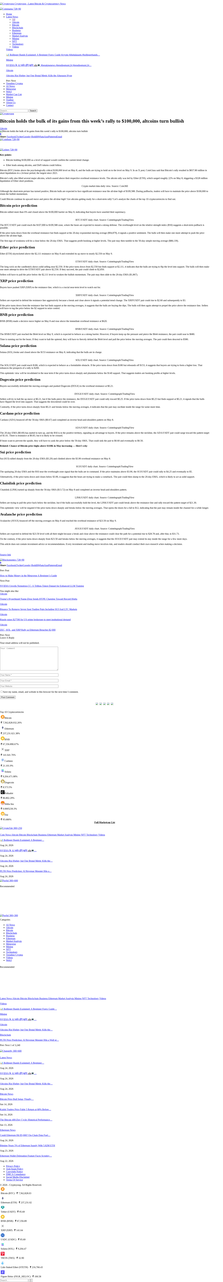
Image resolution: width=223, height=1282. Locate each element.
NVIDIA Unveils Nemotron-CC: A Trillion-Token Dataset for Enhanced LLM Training (42, 586)
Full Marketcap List (104, 822)
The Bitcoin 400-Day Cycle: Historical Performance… (26, 1119)
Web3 (9, 91)
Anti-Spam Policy (14, 1169)
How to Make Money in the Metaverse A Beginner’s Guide (28, 575)
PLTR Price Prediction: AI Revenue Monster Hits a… (26, 871)
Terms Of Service (14, 1179)
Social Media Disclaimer (18, 1177)
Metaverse (11, 89)
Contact (10, 105)
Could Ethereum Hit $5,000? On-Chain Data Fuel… (25, 1135)
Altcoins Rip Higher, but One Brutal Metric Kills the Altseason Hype (39, 75)
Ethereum (16, 33)
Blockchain (17, 27)
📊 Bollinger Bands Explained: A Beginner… (22, 840)
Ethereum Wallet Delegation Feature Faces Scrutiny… (26, 1156)
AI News (10, 86)
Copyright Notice (14, 1171)
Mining (15, 38)
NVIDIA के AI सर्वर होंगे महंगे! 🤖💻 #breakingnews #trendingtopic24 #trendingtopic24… (48, 65)
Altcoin (15, 22)
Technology (18, 44)
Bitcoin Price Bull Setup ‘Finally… (17, 1099)
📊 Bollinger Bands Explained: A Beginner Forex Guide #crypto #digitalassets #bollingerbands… (53, 55)
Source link (5, 554)
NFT (14, 41)
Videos (15, 46)
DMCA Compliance (15, 1174)
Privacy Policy (13, 1166)
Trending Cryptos (14, 83)
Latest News (12, 16)
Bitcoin (15, 25)
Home (9, 14)
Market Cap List (14, 94)
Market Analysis (20, 36)
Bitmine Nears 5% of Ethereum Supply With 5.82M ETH (27, 1145)
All (13, 19)
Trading (10, 100)
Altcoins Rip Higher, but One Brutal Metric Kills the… (26, 861)
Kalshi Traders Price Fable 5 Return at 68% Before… (25, 1109)
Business (16, 30)
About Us (10, 102)
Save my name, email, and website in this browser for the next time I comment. (40, 692)
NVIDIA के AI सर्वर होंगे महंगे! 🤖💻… (18, 850)
